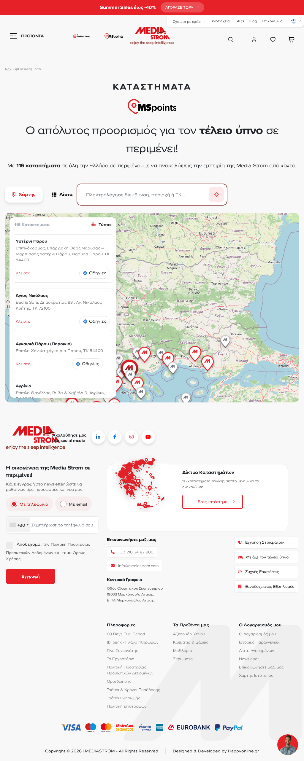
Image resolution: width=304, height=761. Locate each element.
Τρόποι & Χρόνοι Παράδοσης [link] (133, 689)
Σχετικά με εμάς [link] (187, 21)
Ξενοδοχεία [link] (220, 20)
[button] (207, 359)
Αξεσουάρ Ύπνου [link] (189, 633)
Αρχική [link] (11, 69)
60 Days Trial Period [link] (126, 633)
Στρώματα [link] (183, 658)
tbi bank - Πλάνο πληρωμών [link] (133, 642)
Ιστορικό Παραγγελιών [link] (259, 642)
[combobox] (18, 525)
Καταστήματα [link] (29, 69)
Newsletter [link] (249, 658)
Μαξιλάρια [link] (182, 650)
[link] (182, 7)
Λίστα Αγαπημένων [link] (256, 650)
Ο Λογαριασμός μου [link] (257, 633)
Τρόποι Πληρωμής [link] (123, 697)
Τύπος (105, 224)
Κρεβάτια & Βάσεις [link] (190, 642)
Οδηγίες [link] (97, 273)
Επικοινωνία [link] (272, 20)
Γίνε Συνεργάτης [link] (122, 650)
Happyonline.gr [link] (243, 751)
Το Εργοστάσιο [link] (120, 658)
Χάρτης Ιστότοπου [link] (256, 675)
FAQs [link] (239, 20)
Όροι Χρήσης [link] (119, 681)
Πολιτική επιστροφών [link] (127, 706)
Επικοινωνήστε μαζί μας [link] (261, 667)
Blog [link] (253, 20)
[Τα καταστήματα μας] (113, 36)
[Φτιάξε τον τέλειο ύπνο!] (75, 36)
